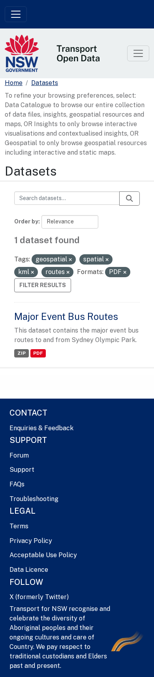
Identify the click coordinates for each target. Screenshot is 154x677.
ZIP (21, 353)
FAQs (16, 484)
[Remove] (70, 259)
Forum (19, 455)
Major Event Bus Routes (66, 316)
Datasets (44, 83)
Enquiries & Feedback (41, 428)
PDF (38, 353)
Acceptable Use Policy (43, 555)
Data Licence (28, 569)
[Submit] (129, 198)
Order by (26, 221)
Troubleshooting (33, 499)
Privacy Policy (30, 541)
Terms (18, 526)
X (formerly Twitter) (39, 597)
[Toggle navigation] (16, 14)
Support (21, 469)
